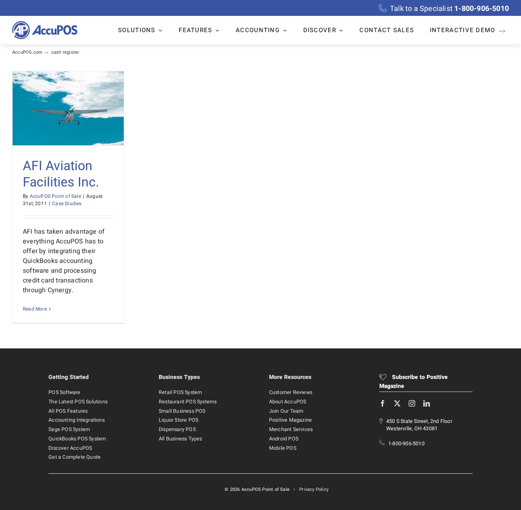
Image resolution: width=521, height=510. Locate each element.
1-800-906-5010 (406, 443)
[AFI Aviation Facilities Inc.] (68, 108)
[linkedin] (426, 403)
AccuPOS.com (27, 52)
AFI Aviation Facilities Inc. (61, 174)
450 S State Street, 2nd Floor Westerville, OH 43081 (419, 425)
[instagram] (412, 403)
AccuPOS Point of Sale (55, 196)
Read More (35, 309)
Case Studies (66, 203)
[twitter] (397, 403)
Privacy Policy (313, 489)
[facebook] (382, 403)
